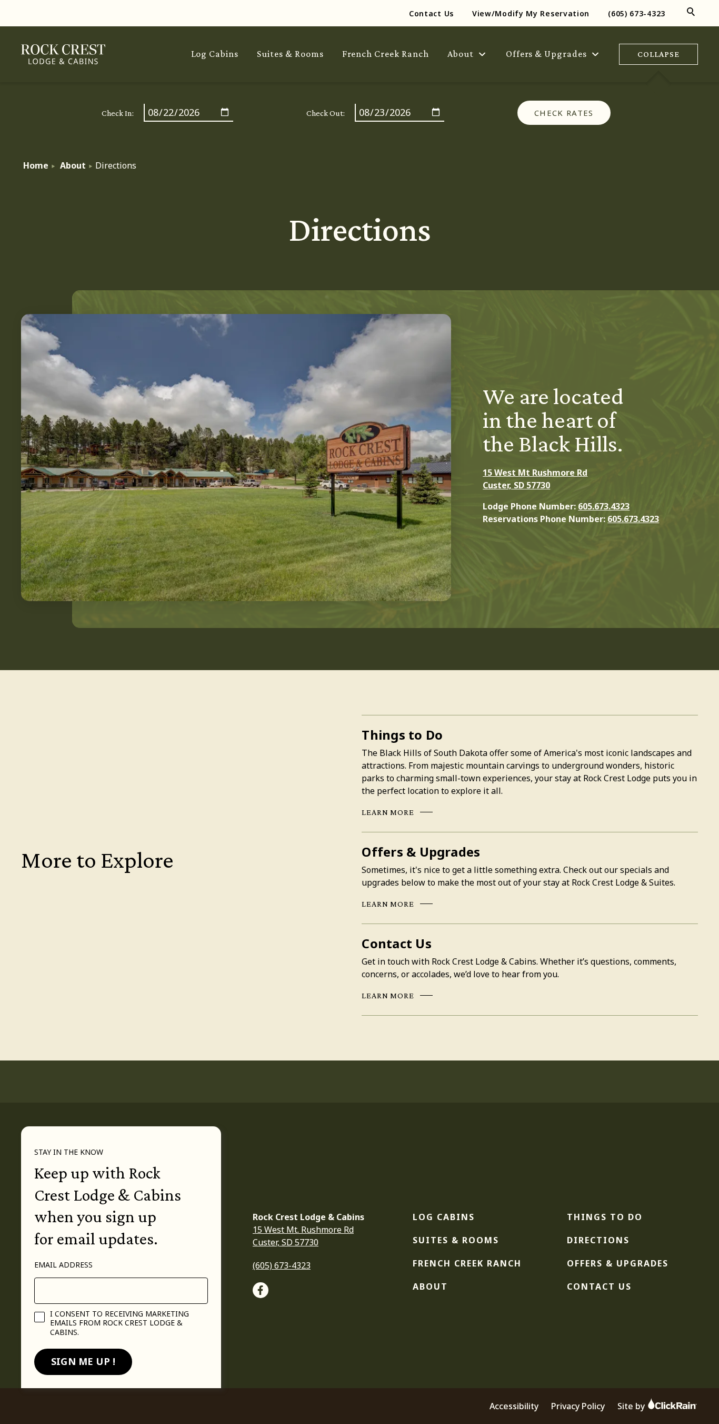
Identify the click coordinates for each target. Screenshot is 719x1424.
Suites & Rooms (290, 53)
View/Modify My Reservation (531, 13)
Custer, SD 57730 (516, 485)
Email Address (63, 1265)
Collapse (658, 54)
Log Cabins (215, 53)
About (460, 53)
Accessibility (514, 1406)
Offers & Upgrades (546, 53)
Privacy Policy (578, 1406)
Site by (632, 1406)
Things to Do (605, 1217)
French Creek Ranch (385, 53)
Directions (598, 1240)
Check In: (118, 113)
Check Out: (325, 113)
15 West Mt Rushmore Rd (535, 472)
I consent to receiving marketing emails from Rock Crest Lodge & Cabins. (119, 1323)
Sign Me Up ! (83, 1361)
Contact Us (431, 13)
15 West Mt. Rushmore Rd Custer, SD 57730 (303, 1236)
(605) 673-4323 (636, 13)
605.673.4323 (604, 506)
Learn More (388, 813)
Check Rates (564, 112)
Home (35, 165)
